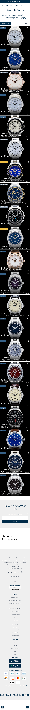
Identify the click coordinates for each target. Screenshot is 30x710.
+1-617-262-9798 (15, 566)
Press (15, 654)
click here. (25, 18)
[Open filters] (2, 707)
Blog (15, 642)
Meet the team (15, 648)
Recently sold (15, 629)
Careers (15, 651)
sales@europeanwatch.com (15, 568)
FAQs (15, 581)
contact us (8, 18)
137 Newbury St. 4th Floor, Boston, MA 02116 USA (15, 560)
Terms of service (15, 579)
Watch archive (15, 635)
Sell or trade (15, 632)
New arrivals (15, 627)
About (15, 645)
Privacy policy (15, 576)
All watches (15, 624)
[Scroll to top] (27, 707)
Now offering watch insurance (15, 1)
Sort (26, 23)
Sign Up (15, 521)
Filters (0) (4, 23)
